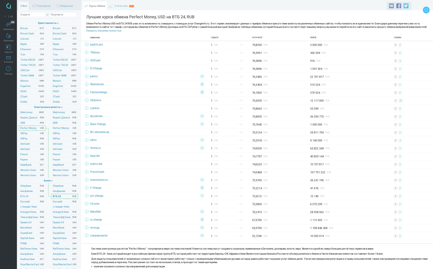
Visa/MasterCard (64, 264)
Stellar (64, 101)
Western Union (64, 170)
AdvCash (64, 143)
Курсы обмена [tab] (97, 6)
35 (401, 100)
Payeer (64, 159)
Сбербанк (64, 185)
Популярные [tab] (43, 6)
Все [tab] (24, 6)
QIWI (64, 122)
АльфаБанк (64, 254)
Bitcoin (64, 28)
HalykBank (64, 164)
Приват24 (64, 222)
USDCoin (64, 70)
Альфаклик (64, 191)
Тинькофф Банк (64, 217)
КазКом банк (64, 259)
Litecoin (64, 38)
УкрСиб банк (64, 238)
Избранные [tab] (66, 6)
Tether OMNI (64, 75)
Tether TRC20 (64, 65)
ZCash (64, 96)
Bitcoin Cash (64, 33)
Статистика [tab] (121, 6)
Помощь (9, 74)
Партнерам (8, 40)
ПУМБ (64, 243)
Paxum (64, 154)
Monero (64, 80)
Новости (9, 52)
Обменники (8, 26)
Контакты (8, 62)
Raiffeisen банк (64, 248)
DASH (64, 91)
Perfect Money (64, 128)
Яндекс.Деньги (64, 117)
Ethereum (64, 49)
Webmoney (64, 112)
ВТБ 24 (64, 196)
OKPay (64, 133)
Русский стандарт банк (64, 204)
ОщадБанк (64, 233)
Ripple (64, 44)
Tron (64, 54)
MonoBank (64, 227)
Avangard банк (64, 212)
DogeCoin (64, 86)
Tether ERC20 (64, 59)
